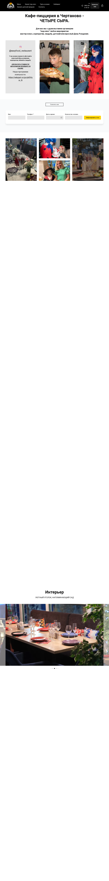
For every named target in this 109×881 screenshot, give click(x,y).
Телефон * (30, 114)
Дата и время (50, 114)
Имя (9, 114)
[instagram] (20, 47)
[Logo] (11, 5)
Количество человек (71, 114)
